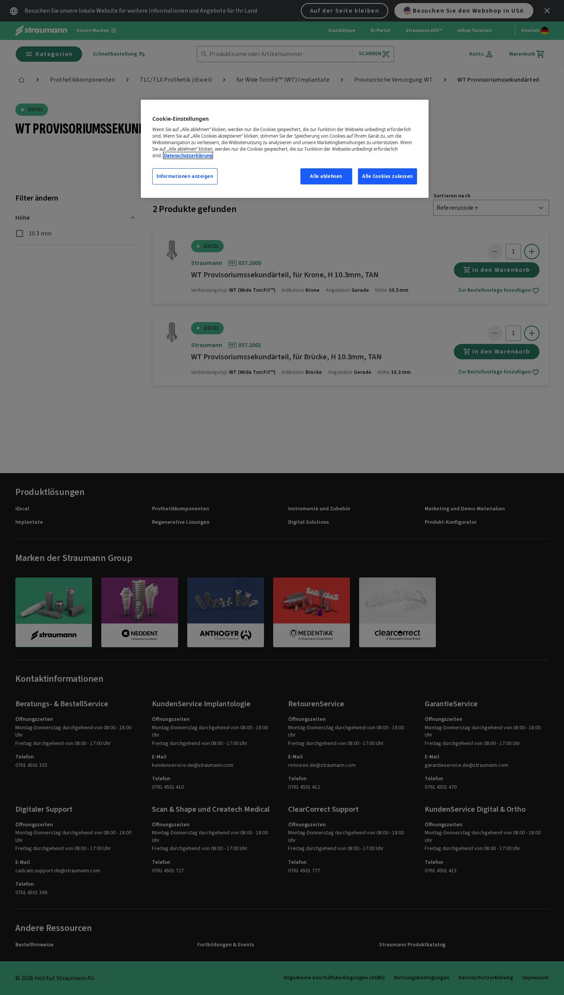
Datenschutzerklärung (188, 155)
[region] (285, 149)
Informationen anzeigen (185, 176)
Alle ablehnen (326, 176)
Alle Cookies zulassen (387, 176)
